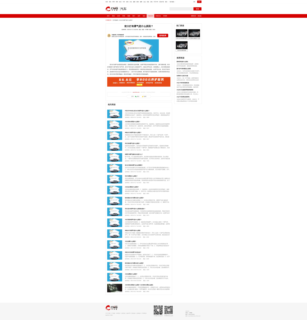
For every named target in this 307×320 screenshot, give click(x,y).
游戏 (127, 1)
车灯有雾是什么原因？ (131, 176)
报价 (144, 16)
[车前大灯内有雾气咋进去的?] (114, 252)
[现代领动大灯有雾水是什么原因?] (114, 262)
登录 (199, 1)
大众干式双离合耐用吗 (183, 96)
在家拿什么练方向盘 (182, 75)
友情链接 (139, 313)
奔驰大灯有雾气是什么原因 (132, 230)
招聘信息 (123, 313)
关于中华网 (108, 313)
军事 (113, 1)
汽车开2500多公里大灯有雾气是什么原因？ (137, 110)
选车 (139, 16)
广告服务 (113, 313)
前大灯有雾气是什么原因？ (126, 20)
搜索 (197, 9)
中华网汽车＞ (109, 20)
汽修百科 (150, 16)
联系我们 (118, 313)
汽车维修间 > (116, 20)
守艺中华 (156, 1)
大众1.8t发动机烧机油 (183, 82)
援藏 (134, 1)
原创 (113, 16)
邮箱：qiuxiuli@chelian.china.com (192, 316)
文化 (131, 1)
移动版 (199, 16)
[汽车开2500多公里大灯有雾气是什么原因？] (114, 110)
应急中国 (161, 1)
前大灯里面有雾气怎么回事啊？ (134, 165)
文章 (118, 16)
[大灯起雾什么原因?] (114, 241)
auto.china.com (136, 92)
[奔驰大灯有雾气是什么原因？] (114, 132)
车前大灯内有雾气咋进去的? (133, 252)
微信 (138, 96)
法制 (151, 1)
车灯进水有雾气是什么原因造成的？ (135, 208)
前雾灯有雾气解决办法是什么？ (134, 154)
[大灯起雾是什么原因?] (114, 273)
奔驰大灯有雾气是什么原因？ (133, 132)
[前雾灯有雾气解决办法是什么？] (114, 154)
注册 (194, 1)
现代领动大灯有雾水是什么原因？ (134, 197)
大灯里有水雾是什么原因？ (132, 121)
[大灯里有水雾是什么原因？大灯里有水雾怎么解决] (114, 284)
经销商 (165, 16)
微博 (145, 96)
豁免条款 (134, 313)
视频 (128, 16)
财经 (117, 1)
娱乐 (120, 1)
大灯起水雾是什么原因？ (132, 187)
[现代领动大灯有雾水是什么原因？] (114, 197)
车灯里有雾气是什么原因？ (132, 143)
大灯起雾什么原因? (130, 241)
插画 (137, 1)
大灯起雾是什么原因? (131, 274)
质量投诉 (193, 16)
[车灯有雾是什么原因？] (114, 175)
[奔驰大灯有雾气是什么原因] (114, 230)
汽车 (124, 1)
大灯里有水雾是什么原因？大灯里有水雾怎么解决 (139, 285)
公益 (144, 1)
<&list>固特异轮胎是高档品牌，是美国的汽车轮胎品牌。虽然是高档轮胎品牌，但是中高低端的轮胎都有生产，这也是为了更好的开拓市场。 (187, 65)
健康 (141, 1)
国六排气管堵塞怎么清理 (184, 68)
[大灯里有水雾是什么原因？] (114, 121)
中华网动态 (144, 313)
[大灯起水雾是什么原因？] (114, 186)
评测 (123, 16)
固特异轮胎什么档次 (182, 61)
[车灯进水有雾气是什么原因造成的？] (114, 208)
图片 (134, 16)
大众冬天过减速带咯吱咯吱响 (185, 89)
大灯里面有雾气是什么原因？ (133, 219)
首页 (107, 1)
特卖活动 (158, 16)
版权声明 (128, 313)
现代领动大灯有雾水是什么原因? (134, 263)
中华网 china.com (112, 8)
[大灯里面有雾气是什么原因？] (114, 219)
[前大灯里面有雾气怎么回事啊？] (114, 165)
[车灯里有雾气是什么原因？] (114, 143)
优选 (148, 1)
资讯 (110, 1)
